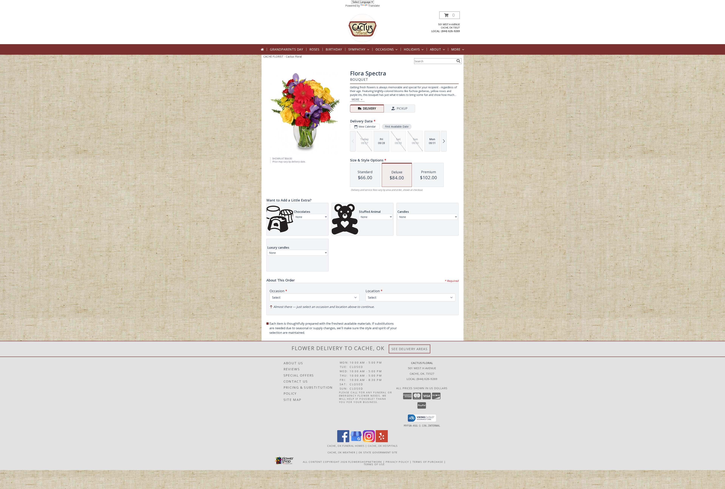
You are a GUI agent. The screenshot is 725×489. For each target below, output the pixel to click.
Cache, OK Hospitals (383, 445)
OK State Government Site (378, 452)
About (435, 49)
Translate (374, 5)
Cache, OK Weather (341, 452)
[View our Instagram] (369, 441)
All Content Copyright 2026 (325, 462)
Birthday (334, 49)
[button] (449, 15)
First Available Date (397, 126)
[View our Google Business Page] (356, 441)
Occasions (385, 49)
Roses (314, 49)
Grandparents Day (286, 49)
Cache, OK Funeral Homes (346, 445)
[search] (458, 61)
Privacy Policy (397, 462)
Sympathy (357, 49)
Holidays (412, 49)
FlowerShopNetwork (365, 462)
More (455, 49)
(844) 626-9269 (450, 31)
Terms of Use (374, 464)
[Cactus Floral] (362, 28)
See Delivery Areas (410, 349)
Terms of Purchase (428, 462)
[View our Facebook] (343, 441)
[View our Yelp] (382, 441)
